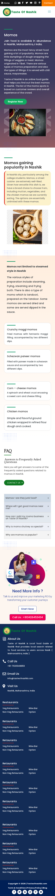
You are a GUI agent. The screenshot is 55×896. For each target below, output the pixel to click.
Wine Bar (33, 708)
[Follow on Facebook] (22, 3)
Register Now (15, 101)
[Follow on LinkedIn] (25, 892)
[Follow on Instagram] (35, 3)
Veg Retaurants (11, 708)
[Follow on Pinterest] (39, 3)
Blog (45, 888)
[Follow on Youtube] (31, 3)
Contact (48, 3)
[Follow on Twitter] (27, 3)
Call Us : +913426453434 (27, 617)
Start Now (27, 609)
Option (32, 712)
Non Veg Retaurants (13, 712)
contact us (13, 482)
